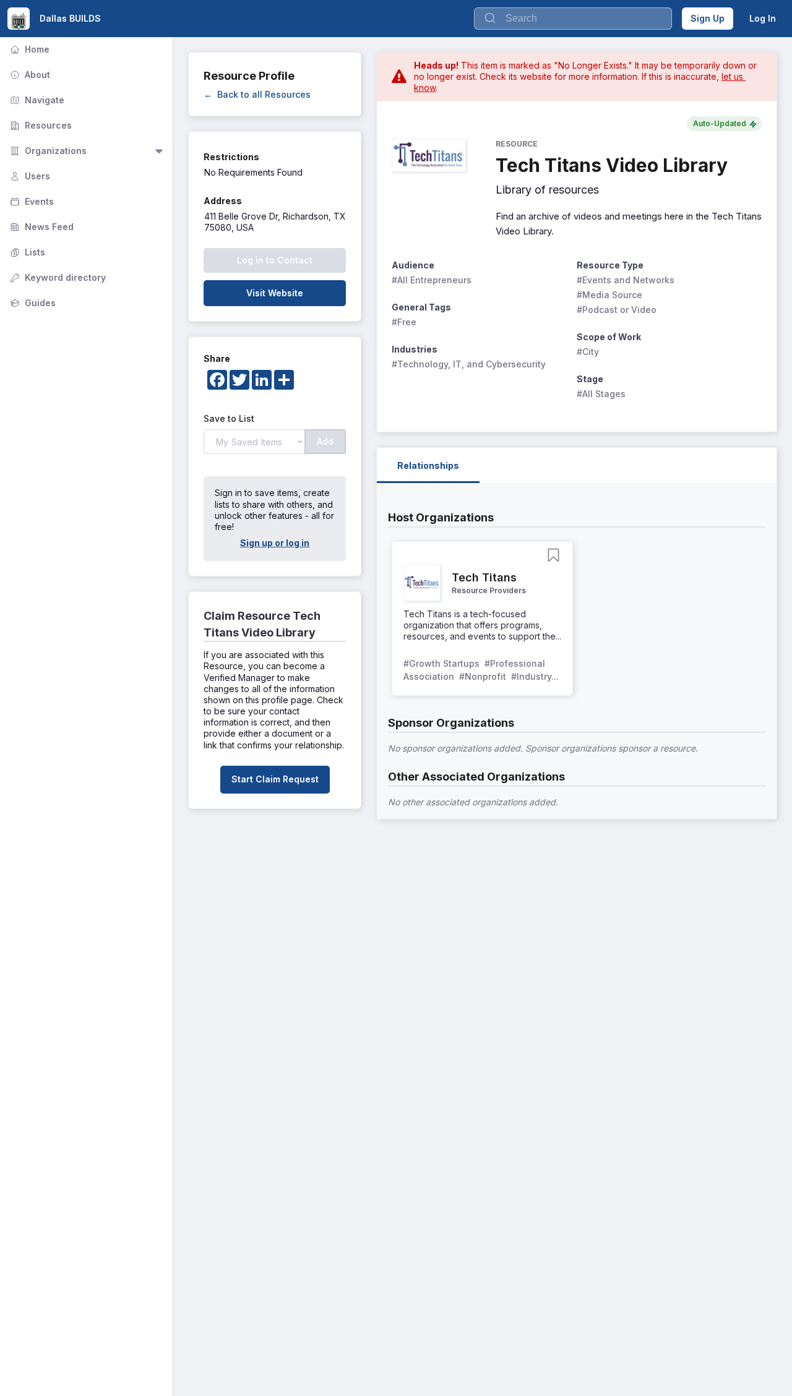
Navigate (35, 100)
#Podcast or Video (616, 309)
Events (30, 201)
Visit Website (274, 293)
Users (28, 176)
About (28, 74)
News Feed (40, 226)
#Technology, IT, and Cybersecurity (469, 364)
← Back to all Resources (257, 94)
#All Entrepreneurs (431, 280)
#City (588, 351)
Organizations (47, 150)
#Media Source (609, 294)
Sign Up (708, 18)
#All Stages (601, 393)
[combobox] (573, 18)
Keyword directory (56, 277)
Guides (31, 303)
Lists (26, 252)
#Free (404, 322)
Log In (762, 18)
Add (325, 441)
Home (28, 49)
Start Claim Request (275, 779)
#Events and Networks (625, 280)
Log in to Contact (274, 260)
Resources (39, 125)
